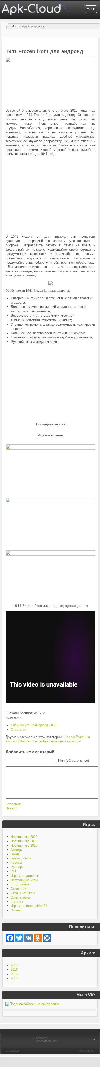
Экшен (16, 910)
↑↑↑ (94, 1039)
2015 (14, 974)
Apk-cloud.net (86, 1050)
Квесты (16, 863)
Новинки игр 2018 (24, 845)
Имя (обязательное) (73, 760)
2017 (14, 965)
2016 (14, 970)
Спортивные (20, 884)
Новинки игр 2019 (24, 841)
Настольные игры (24, 880)
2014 (14, 978)
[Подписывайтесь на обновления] (32, 1004)
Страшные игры (23, 893)
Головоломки (21, 858)
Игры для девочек (25, 876)
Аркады (16, 850)
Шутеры (17, 902)
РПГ (14, 871)
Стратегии (18, 729)
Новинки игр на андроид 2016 (33, 725)
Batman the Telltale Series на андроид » (50, 741)
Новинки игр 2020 (24, 837)
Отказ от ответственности (47, 1039)
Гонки (15, 854)
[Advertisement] (50, 191)
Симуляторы (20, 897)
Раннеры (17, 867)
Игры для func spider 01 (29, 906)
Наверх (11, 808)
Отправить (14, 804)
